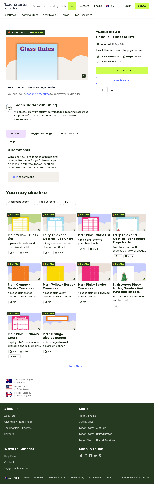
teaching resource (38, 94)
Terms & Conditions (32, 477)
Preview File (122, 80)
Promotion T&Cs (56, 477)
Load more (76, 366)
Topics (65, 15)
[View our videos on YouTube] (95, 455)
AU (112, 6)
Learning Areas (30, 15)
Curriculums (86, 422)
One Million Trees (19, 422)
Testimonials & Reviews (18, 428)
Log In (109, 477)
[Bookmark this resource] (102, 90)
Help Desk (10, 456)
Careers (9, 434)
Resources (10, 15)
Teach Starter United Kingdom (97, 440)
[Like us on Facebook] (90, 455)
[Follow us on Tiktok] (81, 455)
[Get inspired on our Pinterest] (100, 455)
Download (120, 70)
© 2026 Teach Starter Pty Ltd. (134, 477)
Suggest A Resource (16, 468)
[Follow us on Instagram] (85, 455)
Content (84, 6)
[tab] (16, 134)
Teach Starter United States (95, 434)
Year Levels (50, 15)
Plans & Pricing (87, 416)
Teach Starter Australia (92, 428)
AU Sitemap (95, 477)
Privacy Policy (77, 477)
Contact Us (11, 462)
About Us (9, 416)
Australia (13, 477)
